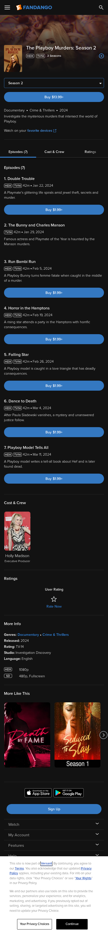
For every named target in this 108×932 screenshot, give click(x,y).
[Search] (101, 7)
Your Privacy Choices (34, 924)
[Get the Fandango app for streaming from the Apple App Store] (38, 793)
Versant (46, 864)
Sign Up (54, 809)
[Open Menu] (7, 7)
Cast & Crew (54, 152)
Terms (19, 869)
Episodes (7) (18, 152)
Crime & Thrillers (55, 635)
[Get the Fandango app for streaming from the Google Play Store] (68, 793)
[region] (54, 894)
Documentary (28, 635)
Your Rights (83, 878)
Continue (72, 924)
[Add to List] (101, 55)
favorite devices (39, 130)
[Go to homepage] (34, 7)
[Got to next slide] (103, 735)
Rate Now (54, 606)
